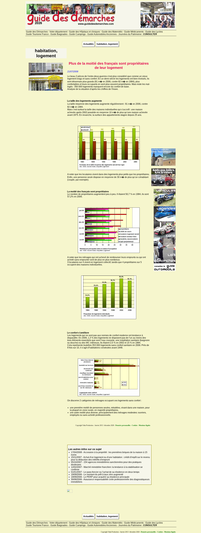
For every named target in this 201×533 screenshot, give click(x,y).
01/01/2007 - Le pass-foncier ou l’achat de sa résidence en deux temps (105, 472)
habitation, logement (107, 44)
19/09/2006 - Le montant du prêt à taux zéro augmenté (97, 474)
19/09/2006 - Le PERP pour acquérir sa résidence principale (100, 477)
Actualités (88, 44)
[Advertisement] (45, 132)
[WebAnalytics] (69, 492)
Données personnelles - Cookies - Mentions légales (132, 425)
